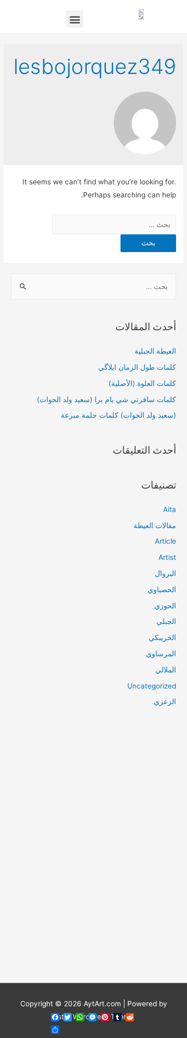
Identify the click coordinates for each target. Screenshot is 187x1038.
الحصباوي (162, 589)
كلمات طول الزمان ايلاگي (137, 367)
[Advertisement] (93, 851)
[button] (74, 19)
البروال (165, 573)
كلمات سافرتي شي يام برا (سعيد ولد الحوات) (106, 399)
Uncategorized (151, 686)
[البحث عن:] (114, 224)
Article (165, 541)
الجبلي (166, 621)
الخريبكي (162, 637)
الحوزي (165, 606)
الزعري (165, 701)
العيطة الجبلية (155, 351)
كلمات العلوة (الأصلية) (142, 383)
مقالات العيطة (154, 525)
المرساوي (161, 653)
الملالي (165, 670)
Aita (169, 509)
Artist (167, 557)
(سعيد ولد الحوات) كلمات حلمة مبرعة (118, 415)
